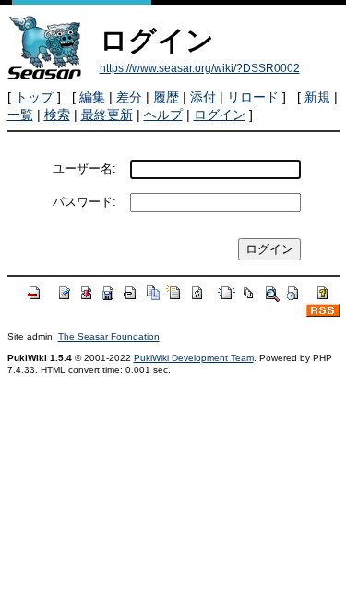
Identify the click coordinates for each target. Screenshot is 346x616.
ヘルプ (163, 114)
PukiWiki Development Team (194, 358)
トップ (34, 97)
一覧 (20, 114)
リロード (253, 97)
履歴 (166, 97)
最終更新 (107, 114)
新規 (317, 97)
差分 (129, 97)
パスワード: (84, 202)
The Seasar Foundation (109, 337)
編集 (92, 97)
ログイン (219, 114)
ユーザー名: (84, 168)
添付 (203, 97)
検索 (57, 114)
